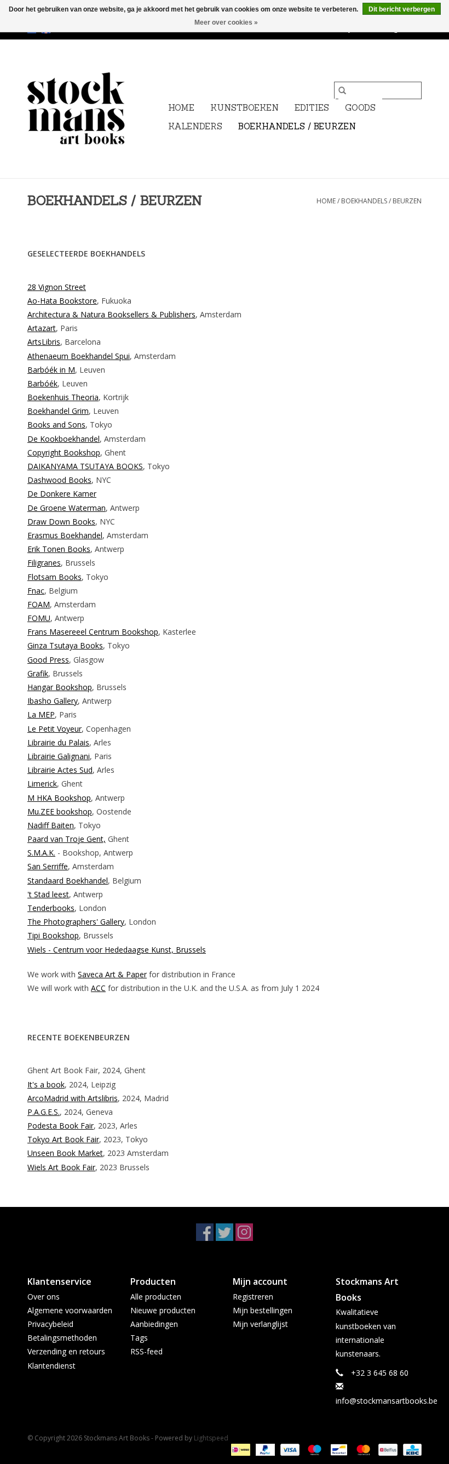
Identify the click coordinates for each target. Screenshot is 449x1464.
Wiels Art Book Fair (61, 1167)
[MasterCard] (362, 1449)
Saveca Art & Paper (112, 974)
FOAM (38, 604)
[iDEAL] (239, 1449)
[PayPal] (264, 1449)
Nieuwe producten (162, 1310)
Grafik (37, 673)
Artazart (41, 328)
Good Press (48, 659)
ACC (98, 988)
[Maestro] (313, 1449)
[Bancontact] (338, 1449)
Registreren (253, 1296)
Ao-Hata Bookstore (62, 300)
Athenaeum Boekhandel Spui (78, 356)
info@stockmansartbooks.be (387, 1400)
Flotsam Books (54, 577)
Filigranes (44, 562)
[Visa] (289, 1449)
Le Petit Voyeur (54, 729)
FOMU (38, 618)
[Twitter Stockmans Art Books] (224, 1232)
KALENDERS (195, 126)
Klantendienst (51, 1365)
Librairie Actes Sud (60, 770)
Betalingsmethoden (62, 1337)
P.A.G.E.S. (43, 1112)
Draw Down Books (61, 521)
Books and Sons (56, 424)
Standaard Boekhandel (67, 880)
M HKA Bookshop (59, 798)
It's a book (46, 1084)
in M (66, 369)
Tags (139, 1337)
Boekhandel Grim (58, 411)
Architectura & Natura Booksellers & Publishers (111, 314)
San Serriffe (47, 866)
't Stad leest (48, 894)
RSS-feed (146, 1351)
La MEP (41, 714)
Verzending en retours (66, 1351)
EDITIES (312, 107)
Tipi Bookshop (53, 935)
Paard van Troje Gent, (66, 839)
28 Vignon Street (56, 287)
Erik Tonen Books (58, 549)
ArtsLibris (43, 342)
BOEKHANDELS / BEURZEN (297, 126)
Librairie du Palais (58, 742)
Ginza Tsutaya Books (65, 645)
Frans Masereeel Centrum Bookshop (92, 631)
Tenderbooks (50, 908)
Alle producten (155, 1296)
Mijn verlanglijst (260, 1324)
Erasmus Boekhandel (64, 535)
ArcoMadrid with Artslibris (72, 1098)
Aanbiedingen (154, 1324)
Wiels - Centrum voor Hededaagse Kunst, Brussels (116, 949)
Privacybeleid (50, 1324)
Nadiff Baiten (50, 825)
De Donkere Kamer (61, 493)
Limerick (42, 783)
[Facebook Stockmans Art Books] (205, 1232)
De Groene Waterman (66, 508)
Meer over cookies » (226, 22)
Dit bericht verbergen (402, 9)
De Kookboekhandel (63, 439)
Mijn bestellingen (262, 1310)
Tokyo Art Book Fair (63, 1139)
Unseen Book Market (65, 1153)
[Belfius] (387, 1449)
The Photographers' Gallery (75, 921)
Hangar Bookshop (59, 687)
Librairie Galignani (58, 756)
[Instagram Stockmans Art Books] (244, 1232)
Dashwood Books (59, 480)
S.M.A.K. (41, 852)
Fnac (35, 590)
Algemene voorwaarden (69, 1310)
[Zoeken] (342, 90)
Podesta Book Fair (60, 1125)
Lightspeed (211, 1438)
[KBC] (410, 1449)
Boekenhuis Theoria (63, 397)
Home (181, 107)
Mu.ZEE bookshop (59, 811)
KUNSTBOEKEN (244, 107)
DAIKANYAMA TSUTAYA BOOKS (85, 466)
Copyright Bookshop (63, 452)
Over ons (43, 1296)
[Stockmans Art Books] (94, 109)
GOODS (360, 107)
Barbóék (42, 369)
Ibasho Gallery (52, 701)
